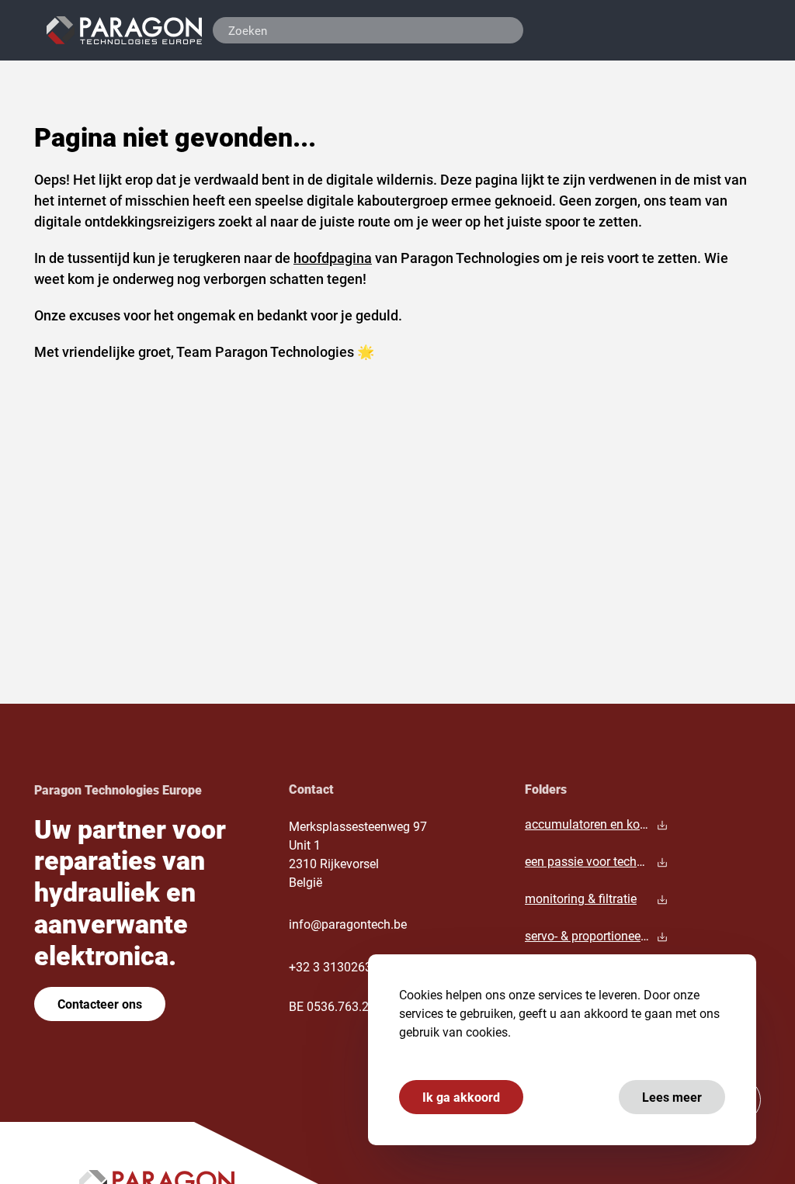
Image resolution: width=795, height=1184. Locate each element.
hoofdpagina (332, 257)
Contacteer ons (99, 1003)
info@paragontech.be (348, 924)
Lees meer (672, 1097)
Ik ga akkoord (461, 1097)
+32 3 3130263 (330, 966)
